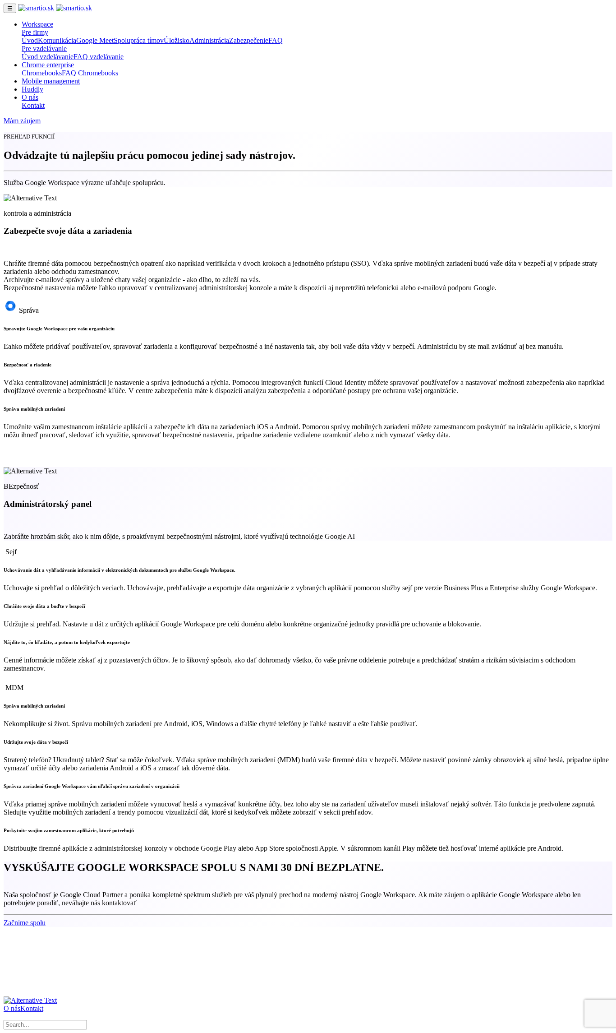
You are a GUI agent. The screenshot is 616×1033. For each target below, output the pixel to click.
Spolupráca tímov (139, 40)
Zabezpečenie (248, 40)
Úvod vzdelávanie (48, 56)
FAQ (275, 40)
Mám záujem (22, 121)
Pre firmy (35, 32)
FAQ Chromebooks (90, 73)
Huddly (32, 89)
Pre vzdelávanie (44, 48)
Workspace (37, 24)
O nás (30, 97)
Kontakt (33, 105)
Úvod (30, 40)
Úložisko (176, 40)
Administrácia (209, 40)
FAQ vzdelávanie (99, 56)
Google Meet (95, 40)
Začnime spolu (25, 922)
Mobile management (51, 81)
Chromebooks (42, 73)
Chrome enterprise (48, 65)
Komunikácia (57, 40)
